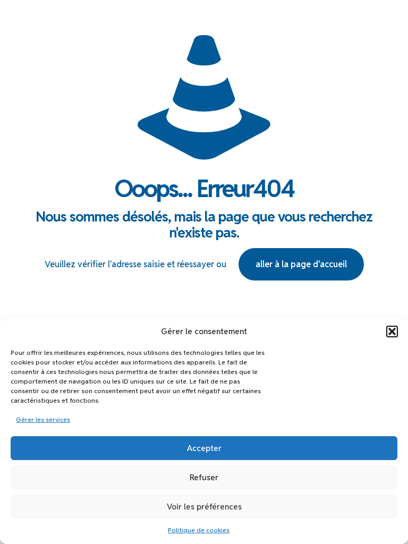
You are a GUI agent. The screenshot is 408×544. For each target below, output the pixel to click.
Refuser (204, 477)
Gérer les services (43, 419)
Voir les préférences (204, 507)
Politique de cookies (199, 530)
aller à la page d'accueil (301, 264)
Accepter (204, 448)
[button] (392, 331)
